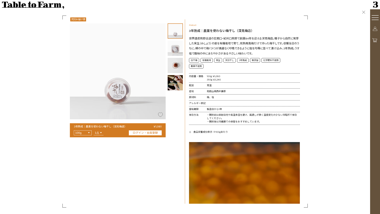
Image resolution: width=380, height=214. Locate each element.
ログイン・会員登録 (145, 132)
